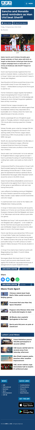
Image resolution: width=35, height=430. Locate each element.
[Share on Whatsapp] (17, 279)
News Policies (24, 393)
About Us (23, 389)
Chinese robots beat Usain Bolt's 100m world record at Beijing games (16, 295)
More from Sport (21, 23)
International (7, 387)
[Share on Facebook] (3, 279)
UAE (4, 385)
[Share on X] (13, 279)
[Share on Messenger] (8, 279)
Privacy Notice (24, 387)
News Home (7, 23)
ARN (6, 423)
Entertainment (7, 393)
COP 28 (5, 395)
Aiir (11, 423)
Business (5, 389)
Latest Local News (11, 335)
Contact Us (23, 391)
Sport (4, 391)
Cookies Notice (25, 385)
